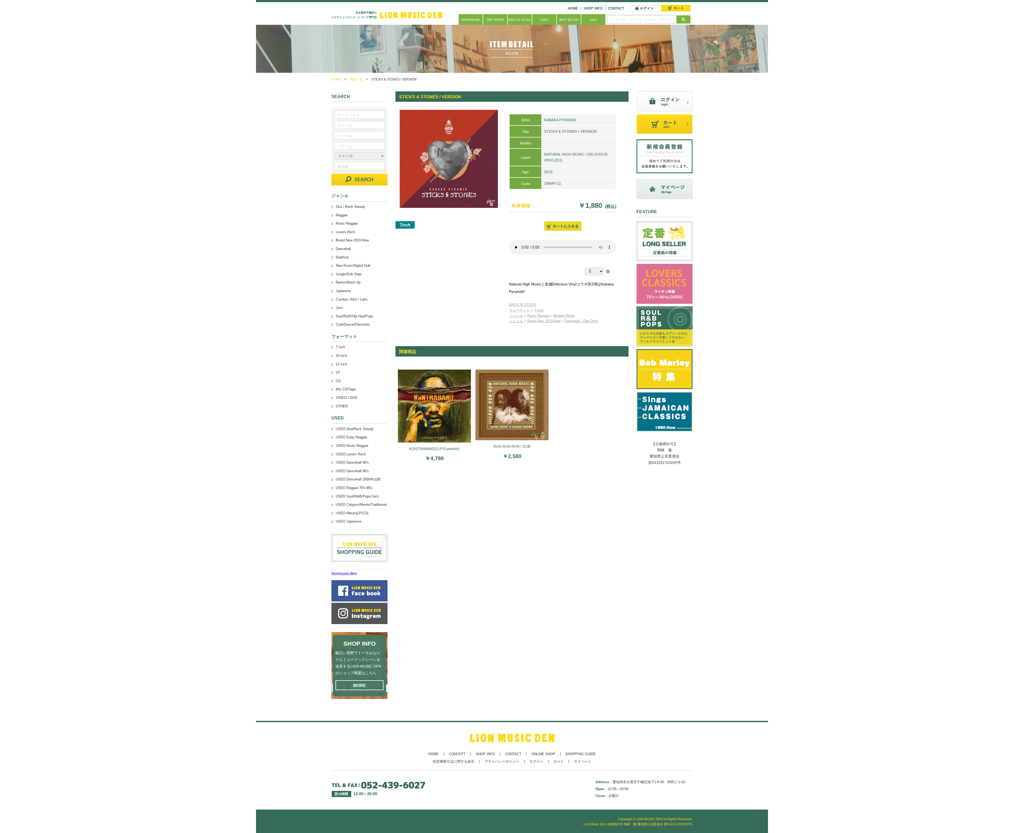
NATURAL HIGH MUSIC (564, 154)
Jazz (339, 308)
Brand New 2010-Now (544, 321)
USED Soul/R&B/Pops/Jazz (357, 496)
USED (544, 19)
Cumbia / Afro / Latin (351, 299)
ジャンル (516, 316)
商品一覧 (356, 79)
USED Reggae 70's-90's (354, 488)
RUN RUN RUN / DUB (511, 446)
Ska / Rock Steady (350, 207)
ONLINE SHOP (543, 754)
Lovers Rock (345, 232)
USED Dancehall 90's (352, 471)
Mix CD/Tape (346, 389)
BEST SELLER (568, 19)
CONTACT (616, 8)
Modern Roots (564, 316)
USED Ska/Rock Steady (355, 429)
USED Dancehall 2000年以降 (358, 479)
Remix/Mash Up (348, 282)
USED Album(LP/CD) (352, 513)
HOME (573, 8)
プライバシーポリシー (502, 761)
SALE (593, 19)
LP (338, 372)
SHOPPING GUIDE (580, 754)
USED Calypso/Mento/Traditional (361, 505)
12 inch (341, 364)
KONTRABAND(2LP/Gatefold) (434, 449)
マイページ (582, 761)
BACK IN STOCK (520, 19)
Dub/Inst (342, 257)
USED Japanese (348, 521)
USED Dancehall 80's (352, 462)
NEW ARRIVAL (470, 19)
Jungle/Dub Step (348, 274)
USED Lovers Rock (351, 454)
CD (338, 381)
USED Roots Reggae (352, 446)
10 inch (341, 356)
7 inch (538, 310)
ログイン (536, 761)
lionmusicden (344, 573)
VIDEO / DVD (346, 398)
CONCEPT (457, 754)
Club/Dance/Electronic (353, 324)
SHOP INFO (593, 8)
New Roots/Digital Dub (353, 266)
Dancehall (343, 249)
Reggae (341, 215)
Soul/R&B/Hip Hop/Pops (354, 316)
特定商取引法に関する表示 (453, 761)
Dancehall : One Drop (581, 321)
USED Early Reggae (351, 437)
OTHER (342, 406)
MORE (359, 685)
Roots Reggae (538, 316)
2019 (548, 172)
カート (558, 761)
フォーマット (520, 310)
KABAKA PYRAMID (560, 120)
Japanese (343, 291)
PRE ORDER (495, 19)
